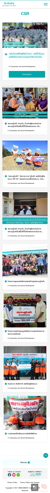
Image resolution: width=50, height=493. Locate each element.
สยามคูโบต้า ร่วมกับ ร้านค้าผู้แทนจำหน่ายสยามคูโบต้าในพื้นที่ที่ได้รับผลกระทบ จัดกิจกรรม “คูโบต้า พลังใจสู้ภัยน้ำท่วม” (24, 125)
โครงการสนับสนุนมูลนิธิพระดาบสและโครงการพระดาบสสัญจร (26, 332)
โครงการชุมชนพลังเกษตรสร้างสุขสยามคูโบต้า (26, 281)
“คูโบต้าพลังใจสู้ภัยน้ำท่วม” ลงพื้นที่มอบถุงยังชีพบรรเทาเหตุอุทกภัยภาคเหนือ (26, 55)
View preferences (13, 483)
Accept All (36, 483)
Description (27, 74)
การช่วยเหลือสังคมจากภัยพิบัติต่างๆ (22, 433)
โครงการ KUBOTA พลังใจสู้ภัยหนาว (22, 384)
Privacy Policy (29, 489)
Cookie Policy (19, 489)
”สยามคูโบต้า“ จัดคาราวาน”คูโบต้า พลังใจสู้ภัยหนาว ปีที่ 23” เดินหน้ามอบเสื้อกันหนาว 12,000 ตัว (26, 177)
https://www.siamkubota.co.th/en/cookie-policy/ (22, 465)
